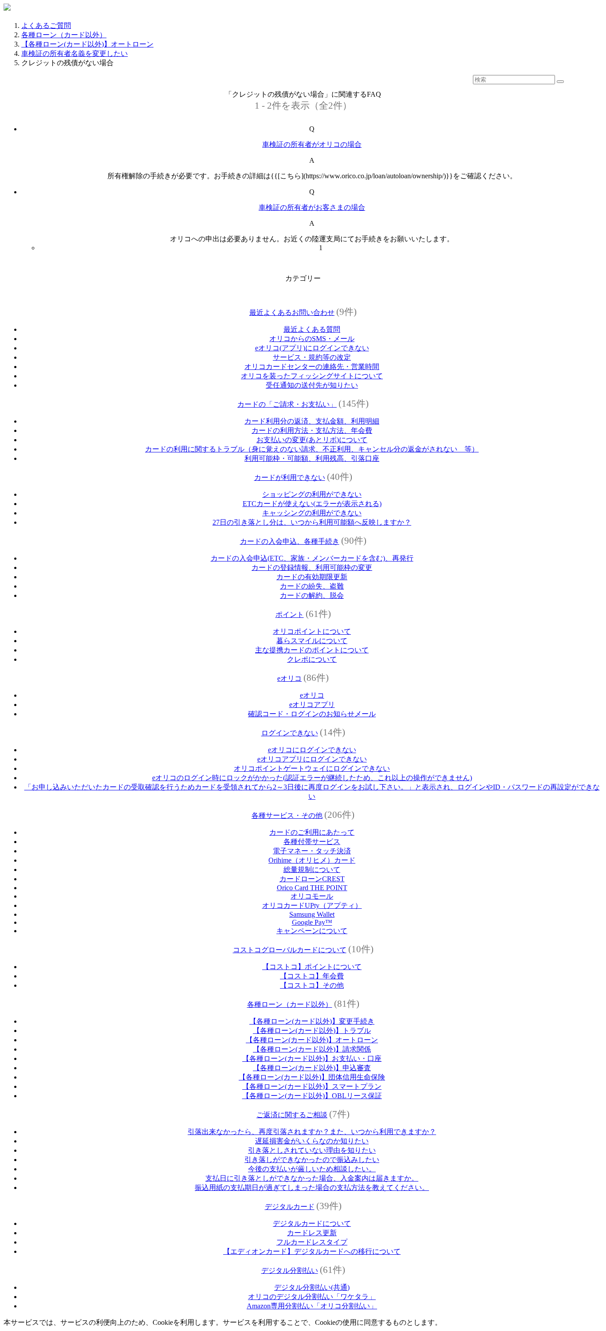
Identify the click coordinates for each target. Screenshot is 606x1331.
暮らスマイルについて (311, 640)
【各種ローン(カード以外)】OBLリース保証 (312, 1095)
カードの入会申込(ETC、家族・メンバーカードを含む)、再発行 (312, 558)
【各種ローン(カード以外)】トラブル (312, 1030)
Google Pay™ (312, 922)
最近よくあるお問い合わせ (291, 312)
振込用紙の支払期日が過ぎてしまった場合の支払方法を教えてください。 (312, 1187)
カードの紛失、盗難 (312, 586)
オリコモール (312, 896)
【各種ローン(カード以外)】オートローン (87, 44)
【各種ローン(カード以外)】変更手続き (311, 1021)
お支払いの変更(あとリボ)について (311, 440)
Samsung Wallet (311, 914)
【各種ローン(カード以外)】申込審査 (312, 1068)
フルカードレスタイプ (311, 1242)
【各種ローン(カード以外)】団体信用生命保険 (312, 1077)
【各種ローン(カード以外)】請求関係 (312, 1049)
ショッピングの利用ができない (312, 494)
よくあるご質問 (46, 25)
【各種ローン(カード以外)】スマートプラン (312, 1086)
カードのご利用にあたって (311, 832)
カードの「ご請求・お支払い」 (287, 404)
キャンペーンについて (311, 930)
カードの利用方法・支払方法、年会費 (312, 430)
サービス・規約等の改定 (312, 357)
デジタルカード (290, 1206)
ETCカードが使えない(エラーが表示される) (312, 503)
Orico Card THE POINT (312, 887)
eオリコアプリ (312, 704)
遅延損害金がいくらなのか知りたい (312, 1141)
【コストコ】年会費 (312, 976)
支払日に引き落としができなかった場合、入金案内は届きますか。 (311, 1178)
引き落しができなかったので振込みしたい (311, 1159)
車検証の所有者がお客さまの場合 (312, 207)
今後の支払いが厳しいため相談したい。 (312, 1169)
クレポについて (312, 659)
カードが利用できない (289, 477)
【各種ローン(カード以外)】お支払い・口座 (312, 1058)
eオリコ (289, 678)
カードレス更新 (312, 1233)
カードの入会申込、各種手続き (289, 541)
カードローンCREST (312, 879)
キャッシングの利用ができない (312, 513)
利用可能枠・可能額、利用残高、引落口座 (311, 458)
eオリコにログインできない (312, 750)
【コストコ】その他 (312, 985)
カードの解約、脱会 (312, 595)
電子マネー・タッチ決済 (312, 851)
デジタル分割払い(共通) (312, 1287)
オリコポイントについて (312, 631)
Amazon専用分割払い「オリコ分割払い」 (312, 1306)
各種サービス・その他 (287, 815)
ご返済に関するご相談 (291, 1115)
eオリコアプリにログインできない (312, 759)
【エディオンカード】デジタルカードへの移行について (312, 1251)
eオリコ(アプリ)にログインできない (312, 348)
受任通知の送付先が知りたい (312, 385)
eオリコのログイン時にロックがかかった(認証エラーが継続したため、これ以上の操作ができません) (312, 777)
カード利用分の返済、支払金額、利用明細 (311, 421)
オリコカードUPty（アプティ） (312, 905)
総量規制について (311, 869)
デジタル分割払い (289, 1270)
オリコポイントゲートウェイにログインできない (312, 768)
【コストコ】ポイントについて (312, 966)
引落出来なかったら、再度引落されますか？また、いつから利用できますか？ (312, 1131)
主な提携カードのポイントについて (312, 650)
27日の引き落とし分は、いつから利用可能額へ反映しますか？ (311, 522)
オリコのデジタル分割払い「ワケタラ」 (312, 1296)
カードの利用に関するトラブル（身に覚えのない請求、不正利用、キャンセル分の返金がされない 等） (312, 449)
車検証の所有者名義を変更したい (74, 53)
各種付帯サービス (311, 841)
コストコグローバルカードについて (289, 950)
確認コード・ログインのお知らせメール (312, 714)
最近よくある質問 (311, 329)
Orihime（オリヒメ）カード (311, 860)
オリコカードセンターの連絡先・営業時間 (311, 366)
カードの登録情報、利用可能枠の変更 (312, 567)
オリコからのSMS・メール (311, 338)
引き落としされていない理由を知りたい (312, 1150)
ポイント (289, 614)
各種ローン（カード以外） (63, 35)
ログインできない (289, 733)
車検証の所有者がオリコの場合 (312, 144)
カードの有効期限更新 (311, 577)
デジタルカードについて (312, 1223)
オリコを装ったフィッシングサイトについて (312, 376)
